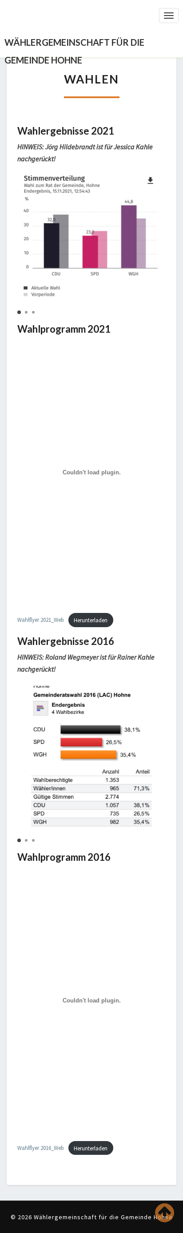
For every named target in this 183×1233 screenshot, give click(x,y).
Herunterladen (90, 620)
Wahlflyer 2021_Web (40, 620)
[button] (19, 312)
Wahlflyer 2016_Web (40, 1148)
